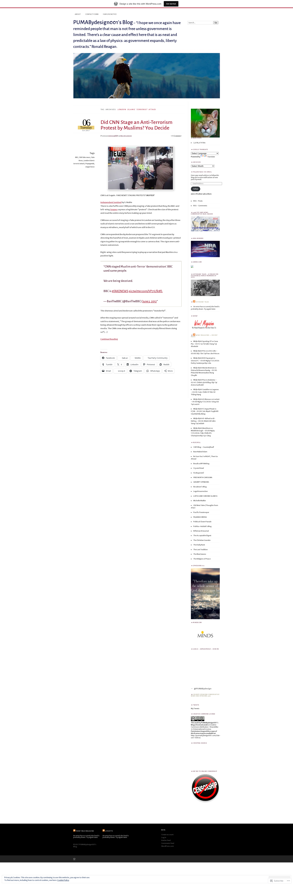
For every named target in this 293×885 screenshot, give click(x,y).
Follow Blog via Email (202, 172)
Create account (167, 834)
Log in (163, 837)
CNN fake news (84, 157)
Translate (211, 157)
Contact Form (91, 14)
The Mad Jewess (199, 554)
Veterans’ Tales (202, 302)
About (78, 14)
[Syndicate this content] (194, 302)
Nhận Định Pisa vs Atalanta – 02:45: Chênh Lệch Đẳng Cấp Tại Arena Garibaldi (204, 382)
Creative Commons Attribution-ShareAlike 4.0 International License (204, 727)
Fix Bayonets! (198, 473)
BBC (76, 157)
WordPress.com (167, 846)
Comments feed (167, 843)
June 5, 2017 (149, 301)
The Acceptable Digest (202, 535)
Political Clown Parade (202, 522)
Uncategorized (126, 136)
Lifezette (109, 831)
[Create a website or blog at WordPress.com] (74, 859)
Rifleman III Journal (201, 531)
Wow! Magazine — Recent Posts (204, 335)
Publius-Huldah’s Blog (202, 526)
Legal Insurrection (200, 491)
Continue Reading (109, 339)
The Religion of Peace (202, 559)
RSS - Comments (200, 206)
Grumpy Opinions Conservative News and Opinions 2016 (205, 695)
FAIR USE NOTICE (110, 14)
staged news (90, 167)
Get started (171, 4)
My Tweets (195, 708)
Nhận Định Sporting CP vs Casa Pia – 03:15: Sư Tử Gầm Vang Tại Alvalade (204, 343)
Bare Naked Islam (200, 452)
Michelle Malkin (199, 501)
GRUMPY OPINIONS (201, 482)
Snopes (113, 209)
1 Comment (177, 136)
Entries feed (166, 840)
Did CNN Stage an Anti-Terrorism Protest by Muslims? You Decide (136, 125)
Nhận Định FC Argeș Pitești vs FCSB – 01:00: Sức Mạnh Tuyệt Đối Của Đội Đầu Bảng (204, 411)
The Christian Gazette (201, 540)
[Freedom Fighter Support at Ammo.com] (192, 267)
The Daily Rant (199, 545)
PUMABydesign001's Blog (103, 22)
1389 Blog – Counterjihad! (203, 447)
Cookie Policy (63, 880)
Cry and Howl (198, 468)
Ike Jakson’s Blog (200, 487)
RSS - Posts (198, 201)
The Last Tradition (200, 549)
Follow (195, 189)
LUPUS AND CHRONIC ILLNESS (205, 496)
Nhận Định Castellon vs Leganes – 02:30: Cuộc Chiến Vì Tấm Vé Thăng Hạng (205, 392)
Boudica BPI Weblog (201, 463)
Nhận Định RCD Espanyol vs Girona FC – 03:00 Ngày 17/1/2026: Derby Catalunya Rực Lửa (205, 360)
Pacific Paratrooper (201, 512)
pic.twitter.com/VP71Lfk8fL (146, 291)
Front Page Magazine (85, 831)
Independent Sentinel (110, 202)
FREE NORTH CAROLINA (202, 477)
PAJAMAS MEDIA (200, 517)
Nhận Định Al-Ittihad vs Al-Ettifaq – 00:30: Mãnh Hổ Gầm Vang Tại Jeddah (203, 421)
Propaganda (89, 163)
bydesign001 (113, 136)
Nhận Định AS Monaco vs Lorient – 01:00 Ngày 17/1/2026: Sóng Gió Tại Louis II (205, 401)
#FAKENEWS (120, 291)
